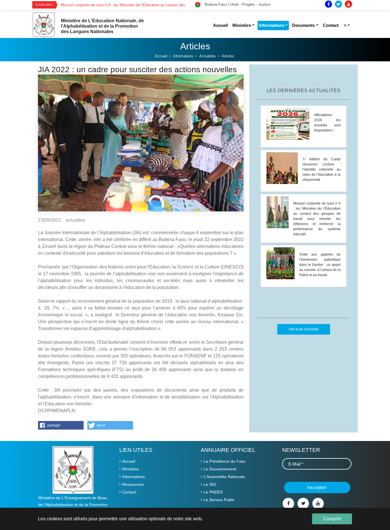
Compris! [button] (332, 518)
